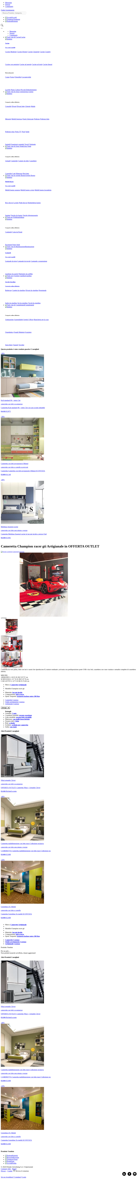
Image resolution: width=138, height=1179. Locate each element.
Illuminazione (29, 247)
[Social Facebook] (129, 1175)
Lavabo (16, 203)
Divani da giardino (32, 290)
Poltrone (37, 119)
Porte (14, 245)
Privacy (3, 1171)
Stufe (18, 245)
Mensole (8, 119)
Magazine (8, 3)
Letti (14, 173)
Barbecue (8, 290)
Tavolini (21, 345)
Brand (14, 1169)
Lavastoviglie (26, 77)
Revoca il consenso (22, 1171)
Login (24, 1177)
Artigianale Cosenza (12, 704)
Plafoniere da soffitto (26, 274)
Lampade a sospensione (39, 261)
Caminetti (8, 232)
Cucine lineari (47, 64)
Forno (12, 77)
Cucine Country (45, 52)
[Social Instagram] (135, 1175)
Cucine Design (22, 52)
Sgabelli (8, 144)
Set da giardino (22, 303)
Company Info (6, 1169)
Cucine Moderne (11, 52)
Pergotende (42, 290)
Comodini (8, 173)
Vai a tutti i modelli (10, 47)
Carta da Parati (17, 232)
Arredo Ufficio (28, 320)
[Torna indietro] (8, 39)
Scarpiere (28, 332)
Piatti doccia (23, 203)
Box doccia (9, 203)
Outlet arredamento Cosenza (14, 702)
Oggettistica (9, 332)
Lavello (7, 90)
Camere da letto (23, 161)
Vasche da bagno (16, 215)
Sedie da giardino (11, 303)
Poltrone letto (44, 119)
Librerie (28, 106)
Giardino (29, 276)
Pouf (23, 132)
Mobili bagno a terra (27, 190)
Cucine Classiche (33, 52)
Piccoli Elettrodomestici (29, 90)
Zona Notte (27, 146)
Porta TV (18, 132)
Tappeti (15, 345)
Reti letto (26, 173)
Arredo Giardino (10, 282)
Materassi (19, 173)
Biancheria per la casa (41, 320)
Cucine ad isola (37, 64)
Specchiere (9, 345)
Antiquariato (9, 320)
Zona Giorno (28, 92)
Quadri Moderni (19, 332)
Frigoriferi (18, 77)
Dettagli (4, 707)
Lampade (8, 253)
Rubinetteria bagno (34, 203)
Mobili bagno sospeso (12, 190)
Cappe (7, 77)
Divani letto (21, 106)
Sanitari (7, 215)
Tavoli (26, 144)
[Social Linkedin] (124, 1175)
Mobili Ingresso (16, 119)
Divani (14, 106)
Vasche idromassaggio (30, 215)
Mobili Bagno (9, 181)
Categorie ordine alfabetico (12, 286)
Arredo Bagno (30, 175)
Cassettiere (33, 161)
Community (9, 6)
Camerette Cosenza (11, 700)
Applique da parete (11, 274)
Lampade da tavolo (24, 261)
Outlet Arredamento (7, 10)
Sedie (27, 132)
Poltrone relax (10, 132)
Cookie (9, 1171)
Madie (33, 106)
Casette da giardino (18, 290)
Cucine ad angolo (25, 64)
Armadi (7, 161)
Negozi (7, 4)
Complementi (29, 305)
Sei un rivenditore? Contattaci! (11, 1177)
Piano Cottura (15, 90)
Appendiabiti (18, 320)
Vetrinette (32, 144)
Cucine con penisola (12, 64)
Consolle (8, 106)
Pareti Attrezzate (28, 119)
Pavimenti (8, 245)
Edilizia (21, 217)
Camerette (14, 161)
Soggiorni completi (17, 144)
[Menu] (2, 28)
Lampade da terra (11, 261)
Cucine (22, 37)
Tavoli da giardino (34, 303)
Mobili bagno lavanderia (43, 190)
